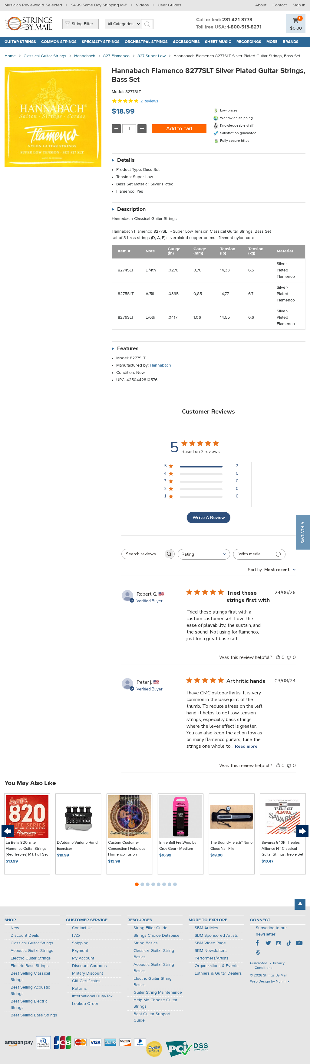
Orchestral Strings (146, 42)
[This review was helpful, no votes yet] (278, 657)
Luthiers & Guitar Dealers (218, 973)
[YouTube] (299, 943)
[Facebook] (257, 943)
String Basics (146, 943)
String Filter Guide (150, 928)
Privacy (279, 963)
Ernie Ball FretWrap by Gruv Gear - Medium (177, 846)
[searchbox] (142, 554)
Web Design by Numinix (269, 981)
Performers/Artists (212, 958)
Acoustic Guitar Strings (32, 951)
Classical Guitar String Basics (154, 954)
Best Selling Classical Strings (30, 976)
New (15, 928)
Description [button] (131, 209)
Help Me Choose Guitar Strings (155, 1003)
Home (10, 56)
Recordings (248, 42)
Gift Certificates (86, 981)
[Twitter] (268, 943)
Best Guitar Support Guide (152, 1017)
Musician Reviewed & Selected (33, 5)
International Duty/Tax (92, 996)
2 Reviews (149, 101)
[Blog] (257, 953)
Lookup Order (85, 1004)
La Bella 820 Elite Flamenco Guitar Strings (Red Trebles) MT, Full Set (27, 848)
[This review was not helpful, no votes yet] (289, 657)
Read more (246, 746)
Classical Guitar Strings (45, 56)
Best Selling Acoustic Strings (30, 990)
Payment (80, 951)
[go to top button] (300, 904)
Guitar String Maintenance (158, 992)
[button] (303, 532)
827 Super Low (151, 56)
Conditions (263, 968)
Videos (142, 5)
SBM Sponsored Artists (216, 935)
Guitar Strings (20, 42)
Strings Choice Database (157, 935)
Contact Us (82, 928)
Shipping (80, 943)
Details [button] (126, 160)
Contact (279, 5)
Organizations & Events (217, 966)
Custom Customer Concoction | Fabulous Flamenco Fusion (126, 848)
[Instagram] (278, 943)
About (260, 5)
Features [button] (128, 348)
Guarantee (258, 963)
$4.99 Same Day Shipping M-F (99, 5)
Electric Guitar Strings (31, 958)
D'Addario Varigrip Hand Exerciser (77, 846)
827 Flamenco (116, 56)
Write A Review (209, 517)
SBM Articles (206, 928)
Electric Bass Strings (30, 966)
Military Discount (87, 973)
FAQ (76, 935)
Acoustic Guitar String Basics (154, 968)
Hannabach (84, 56)
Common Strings (59, 42)
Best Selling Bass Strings (34, 1015)
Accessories (186, 42)
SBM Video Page (210, 943)
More (272, 42)
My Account (83, 958)
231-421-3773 (237, 20)
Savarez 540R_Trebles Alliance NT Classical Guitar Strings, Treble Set (282, 848)
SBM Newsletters (211, 951)
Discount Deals (25, 935)
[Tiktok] (288, 943)
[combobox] (204, 554)
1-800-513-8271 (244, 27)
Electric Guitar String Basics (153, 981)
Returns (79, 988)
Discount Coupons (89, 966)
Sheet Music (218, 42)
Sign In (299, 5)
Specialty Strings (101, 42)
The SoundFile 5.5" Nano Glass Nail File (231, 846)
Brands (290, 42)
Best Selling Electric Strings (29, 1004)
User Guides (169, 5)
